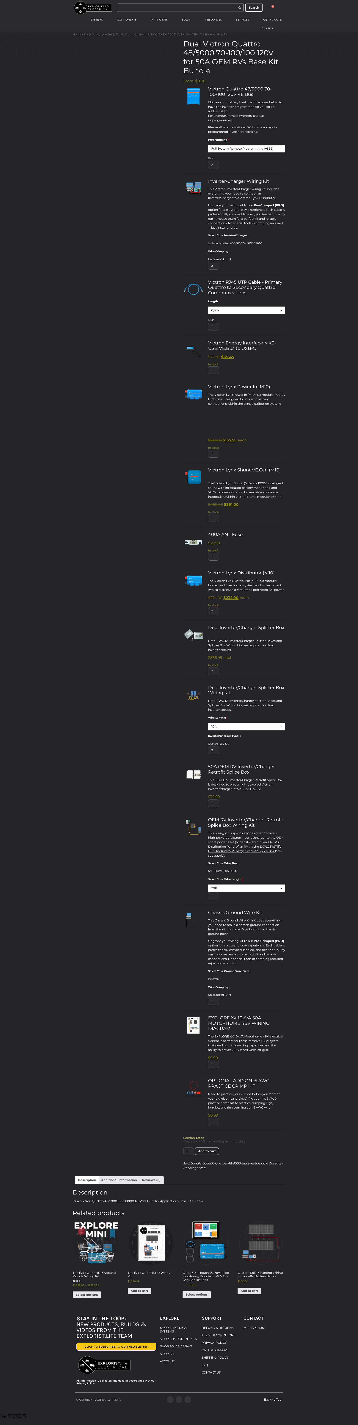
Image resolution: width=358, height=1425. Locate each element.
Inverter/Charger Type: (224, 736)
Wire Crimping (218, 251)
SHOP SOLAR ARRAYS (176, 1346)
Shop (87, 34)
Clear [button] (211, 158)
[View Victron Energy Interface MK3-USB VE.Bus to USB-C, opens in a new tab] (260, 348)
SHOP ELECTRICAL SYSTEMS (174, 1329)
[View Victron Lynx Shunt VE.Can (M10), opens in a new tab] (211, 475)
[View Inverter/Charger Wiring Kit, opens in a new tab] (273, 181)
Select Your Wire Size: (223, 863)
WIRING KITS (159, 19)
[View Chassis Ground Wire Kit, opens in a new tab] (267, 912)
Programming (218, 139)
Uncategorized (103, 34)
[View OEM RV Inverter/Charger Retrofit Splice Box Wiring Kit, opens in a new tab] (259, 825)
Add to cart (207, 1151)
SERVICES (242, 19)
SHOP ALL (167, 1354)
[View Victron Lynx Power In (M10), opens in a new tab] (275, 386)
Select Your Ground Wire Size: (229, 971)
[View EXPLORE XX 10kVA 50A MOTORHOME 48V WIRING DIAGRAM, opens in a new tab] (235, 1028)
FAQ (205, 1365)
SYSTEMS (97, 19)
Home (77, 34)
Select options (87, 1295)
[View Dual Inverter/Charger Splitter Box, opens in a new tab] (211, 633)
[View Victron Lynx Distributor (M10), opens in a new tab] (279, 573)
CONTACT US (211, 1372)
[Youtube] (187, 1399)
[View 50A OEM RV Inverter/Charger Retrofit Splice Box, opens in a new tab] (254, 772)
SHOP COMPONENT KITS (178, 1339)
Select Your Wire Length (225, 879)
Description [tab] (87, 1180)
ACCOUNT (167, 1361)
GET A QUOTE (272, 19)
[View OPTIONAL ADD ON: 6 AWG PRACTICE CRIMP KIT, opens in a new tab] (260, 1086)
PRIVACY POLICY (214, 1342)
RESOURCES (213, 19)
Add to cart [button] (139, 1291)
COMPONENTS (127, 19)
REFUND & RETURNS (218, 1328)
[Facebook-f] (170, 1399)
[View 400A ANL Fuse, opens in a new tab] (247, 534)
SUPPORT (268, 28)
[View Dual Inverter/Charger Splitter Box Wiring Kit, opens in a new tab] (235, 693)
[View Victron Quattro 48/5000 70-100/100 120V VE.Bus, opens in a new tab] (258, 94)
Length (214, 301)
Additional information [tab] (119, 1180)
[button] (193, 96)
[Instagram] (179, 1399)
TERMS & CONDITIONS (218, 1335)
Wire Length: (218, 717)
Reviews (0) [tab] (151, 1180)
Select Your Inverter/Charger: (228, 235)
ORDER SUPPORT (215, 1350)
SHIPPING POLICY (215, 1357)
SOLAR (186, 19)
